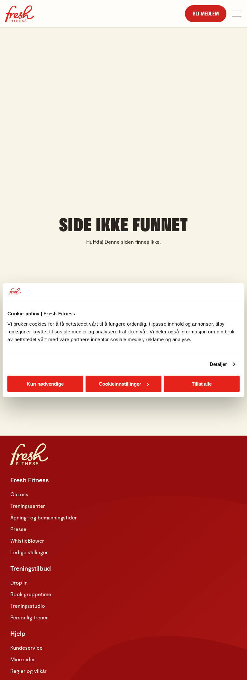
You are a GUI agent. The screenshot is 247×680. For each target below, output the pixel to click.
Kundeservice (26, 648)
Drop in (19, 582)
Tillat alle (202, 384)
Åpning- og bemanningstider (43, 517)
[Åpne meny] (237, 13)
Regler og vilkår (28, 671)
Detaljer (218, 364)
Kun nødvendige (45, 384)
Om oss (19, 494)
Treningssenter (27, 506)
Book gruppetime (30, 594)
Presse (18, 529)
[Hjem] (19, 13)
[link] (205, 13)
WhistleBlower (27, 540)
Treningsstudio (27, 606)
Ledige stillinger (29, 552)
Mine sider (22, 659)
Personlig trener (29, 617)
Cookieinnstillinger (120, 384)
